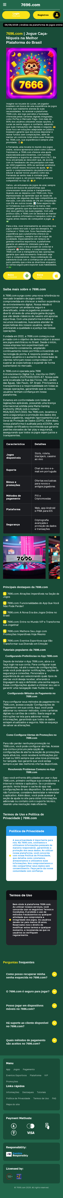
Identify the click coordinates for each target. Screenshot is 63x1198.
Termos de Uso (41, 1098)
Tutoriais (41, 1092)
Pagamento (29, 1069)
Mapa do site (13, 1104)
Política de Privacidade (18, 1098)
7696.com (30, 4)
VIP (46, 1075)
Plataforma (35, 1075)
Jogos (16, 1069)
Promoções (12, 1081)
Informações (12, 1092)
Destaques (28, 1092)
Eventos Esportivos (16, 1075)
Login (16, 14)
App (8, 1069)
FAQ (54, 1098)
